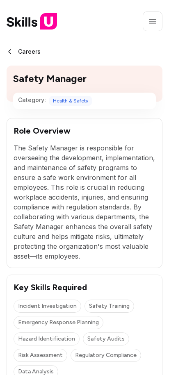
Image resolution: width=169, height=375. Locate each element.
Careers (29, 51)
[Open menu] (152, 21)
